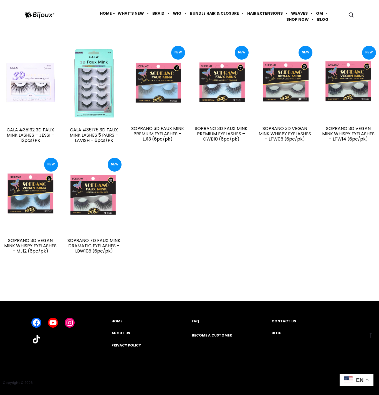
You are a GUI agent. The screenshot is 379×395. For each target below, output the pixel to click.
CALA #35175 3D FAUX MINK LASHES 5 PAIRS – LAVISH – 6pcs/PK (94, 135)
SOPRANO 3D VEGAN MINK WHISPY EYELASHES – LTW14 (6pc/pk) (348, 133)
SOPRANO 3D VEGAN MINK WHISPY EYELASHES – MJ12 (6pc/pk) (30, 245)
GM (319, 13)
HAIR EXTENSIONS (265, 13)
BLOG (323, 19)
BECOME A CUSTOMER (212, 335)
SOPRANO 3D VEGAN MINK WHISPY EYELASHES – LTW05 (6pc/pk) (285, 133)
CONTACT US (284, 321)
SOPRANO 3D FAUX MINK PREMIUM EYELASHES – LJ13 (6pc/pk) (157, 133)
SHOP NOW (297, 19)
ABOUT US (121, 333)
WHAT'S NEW (131, 13)
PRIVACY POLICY (126, 345)
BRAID (158, 13)
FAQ (195, 321)
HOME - (107, 13)
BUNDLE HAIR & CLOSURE (214, 13)
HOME (117, 321)
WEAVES (299, 13)
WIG (177, 13)
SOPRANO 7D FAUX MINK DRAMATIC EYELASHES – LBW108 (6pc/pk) (93, 245)
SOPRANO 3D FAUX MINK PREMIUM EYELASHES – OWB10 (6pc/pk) (221, 133)
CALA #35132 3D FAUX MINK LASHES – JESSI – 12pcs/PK (30, 135)
